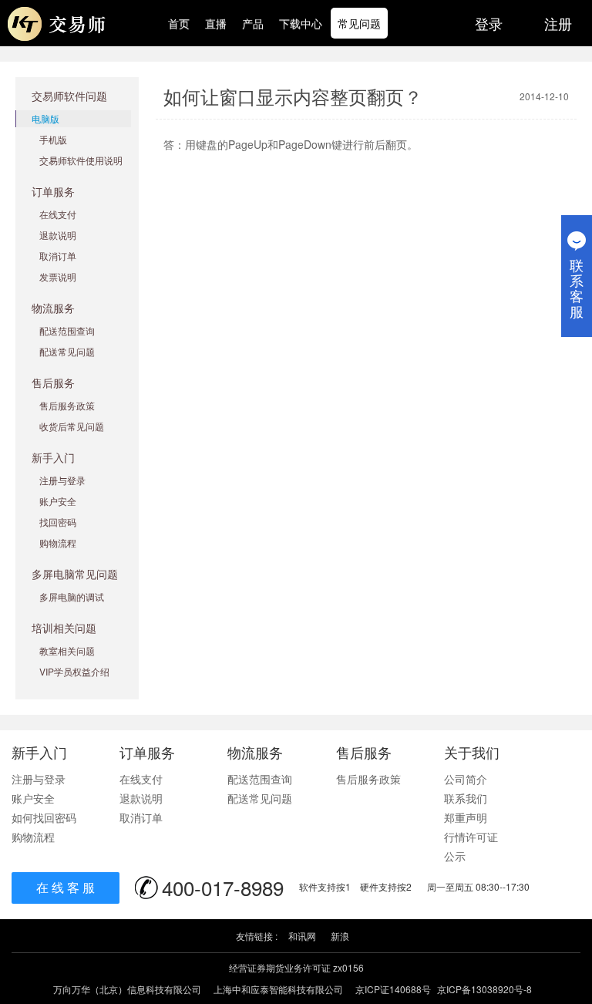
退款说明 (57, 234)
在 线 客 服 (65, 887)
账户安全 (57, 500)
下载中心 (300, 23)
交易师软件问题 (69, 95)
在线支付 (57, 214)
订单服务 (53, 191)
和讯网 (302, 935)
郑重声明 (465, 817)
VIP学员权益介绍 (74, 671)
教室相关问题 (67, 650)
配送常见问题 (67, 351)
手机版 (53, 139)
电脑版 (45, 118)
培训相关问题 (64, 627)
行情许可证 (471, 836)
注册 (558, 23)
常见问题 (359, 23)
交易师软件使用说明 (81, 160)
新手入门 (53, 457)
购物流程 (57, 542)
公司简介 (465, 779)
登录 (489, 23)
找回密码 (57, 521)
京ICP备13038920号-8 (484, 989)
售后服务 (53, 382)
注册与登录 (62, 480)
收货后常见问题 (71, 426)
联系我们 (465, 798)
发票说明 (57, 276)
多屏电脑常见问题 (75, 573)
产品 (253, 23)
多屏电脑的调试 (71, 596)
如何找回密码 (44, 817)
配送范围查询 (67, 330)
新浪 (340, 935)
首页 (179, 23)
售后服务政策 (67, 405)
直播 (216, 23)
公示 (455, 856)
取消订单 (57, 255)
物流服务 (53, 307)
